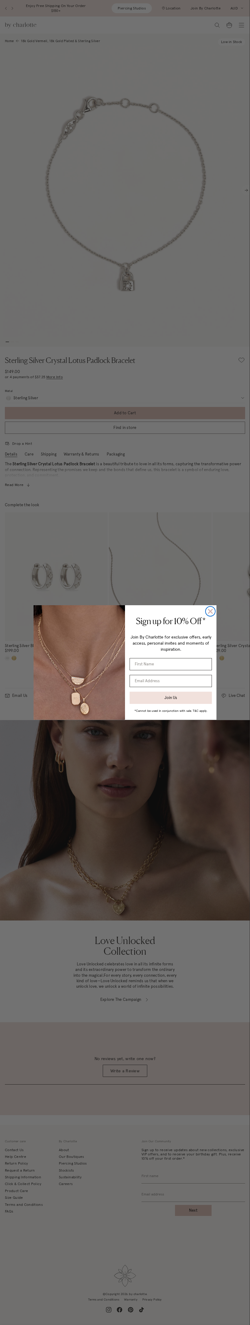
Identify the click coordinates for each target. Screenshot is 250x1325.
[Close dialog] (210, 611)
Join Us (170, 697)
